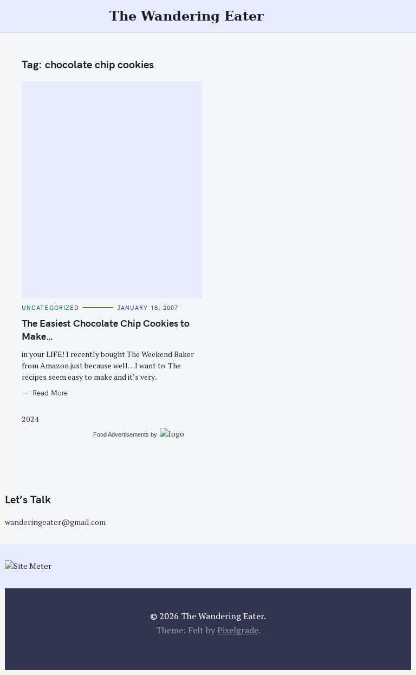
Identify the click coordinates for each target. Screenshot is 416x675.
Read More (50, 392)
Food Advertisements (121, 434)
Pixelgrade (237, 630)
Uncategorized (50, 307)
